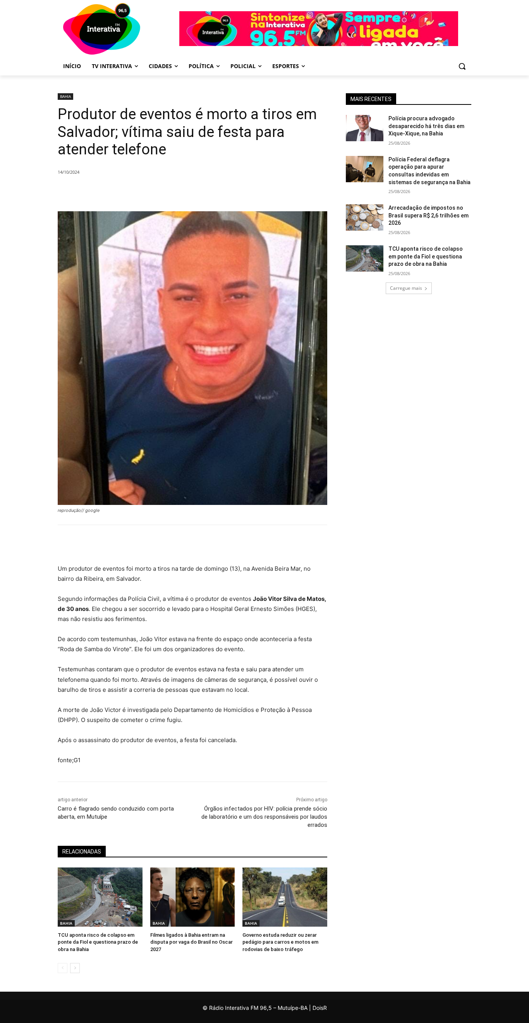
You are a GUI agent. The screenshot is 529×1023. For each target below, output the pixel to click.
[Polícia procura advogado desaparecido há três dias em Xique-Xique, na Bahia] (364, 128)
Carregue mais (406, 288)
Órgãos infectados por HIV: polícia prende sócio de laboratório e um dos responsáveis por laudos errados (264, 816)
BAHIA (65, 96)
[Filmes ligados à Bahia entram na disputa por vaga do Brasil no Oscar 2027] (192, 897)
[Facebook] (127, 192)
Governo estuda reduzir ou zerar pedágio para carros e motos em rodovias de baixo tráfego (280, 942)
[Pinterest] (163, 192)
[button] (462, 66)
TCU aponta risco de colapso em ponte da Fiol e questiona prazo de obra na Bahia (98, 942)
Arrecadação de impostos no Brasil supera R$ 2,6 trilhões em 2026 (428, 215)
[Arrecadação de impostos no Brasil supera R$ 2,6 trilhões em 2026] (364, 217)
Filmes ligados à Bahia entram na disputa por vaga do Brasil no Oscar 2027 (191, 942)
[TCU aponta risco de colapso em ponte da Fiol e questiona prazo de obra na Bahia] (100, 897)
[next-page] (75, 968)
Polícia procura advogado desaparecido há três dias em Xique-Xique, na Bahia (426, 126)
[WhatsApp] (181, 192)
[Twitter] (145, 192)
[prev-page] (62, 968)
